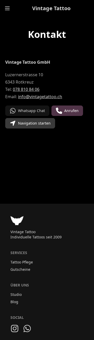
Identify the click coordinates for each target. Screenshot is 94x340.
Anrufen (71, 110)
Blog (14, 301)
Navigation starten (34, 123)
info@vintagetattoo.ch (40, 96)
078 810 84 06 (26, 89)
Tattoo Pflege (21, 262)
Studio (16, 294)
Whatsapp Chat (31, 110)
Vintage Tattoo (51, 8)
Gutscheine (20, 269)
